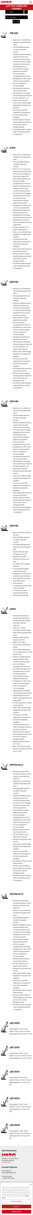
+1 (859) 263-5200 (8, 1178)
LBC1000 (14, 1023)
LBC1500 (14, 1071)
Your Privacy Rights (16, 1201)
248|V (12, 608)
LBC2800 (14, 1125)
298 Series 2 (16, 764)
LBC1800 (14, 1098)
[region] (16, 1198)
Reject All (16, 1206)
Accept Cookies (16, 1211)
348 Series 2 (16, 893)
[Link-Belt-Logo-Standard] (6, 2)
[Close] (31, 1185)
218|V (12, 147)
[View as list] (18, 21)
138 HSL (13, 33)
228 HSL (14, 281)
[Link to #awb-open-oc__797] (30, 2)
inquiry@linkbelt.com (9, 1173)
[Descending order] (26, 12)
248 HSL (14, 525)
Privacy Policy (6, 1162)
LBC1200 (14, 1047)
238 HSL (14, 401)
